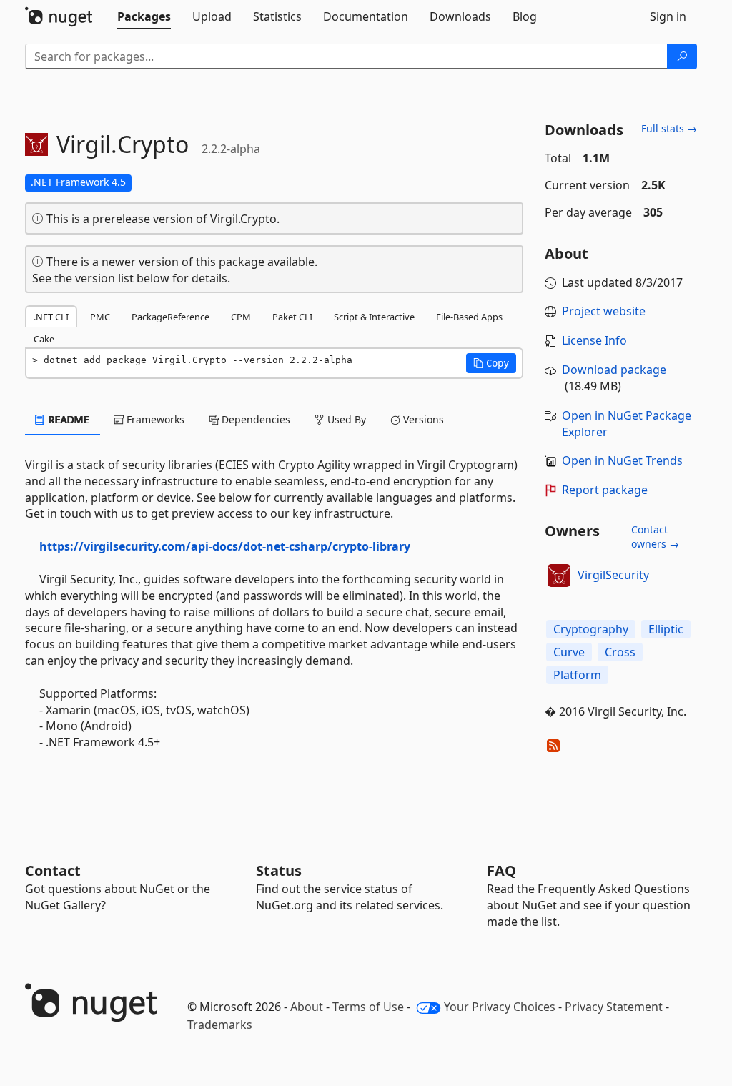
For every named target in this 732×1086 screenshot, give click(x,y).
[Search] (682, 56)
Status (279, 870)
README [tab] (67, 419)
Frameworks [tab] (154, 419)
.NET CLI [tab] (51, 316)
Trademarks (219, 1024)
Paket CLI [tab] (292, 316)
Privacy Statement (614, 1007)
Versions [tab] (422, 419)
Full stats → (669, 128)
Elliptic (665, 629)
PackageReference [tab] (170, 316)
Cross (620, 652)
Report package (605, 490)
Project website (604, 311)
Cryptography (590, 629)
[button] (491, 363)
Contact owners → (655, 537)
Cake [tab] (44, 338)
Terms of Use (368, 1007)
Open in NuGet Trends (622, 460)
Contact (53, 870)
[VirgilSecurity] (559, 575)
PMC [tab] (100, 316)
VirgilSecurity (613, 575)
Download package (614, 369)
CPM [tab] (241, 316)
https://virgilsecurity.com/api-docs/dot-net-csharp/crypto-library (224, 546)
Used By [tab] (345, 419)
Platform (577, 675)
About (306, 1007)
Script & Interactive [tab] (374, 316)
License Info (594, 340)
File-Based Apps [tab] (469, 316)
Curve (569, 652)
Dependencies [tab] (254, 419)
